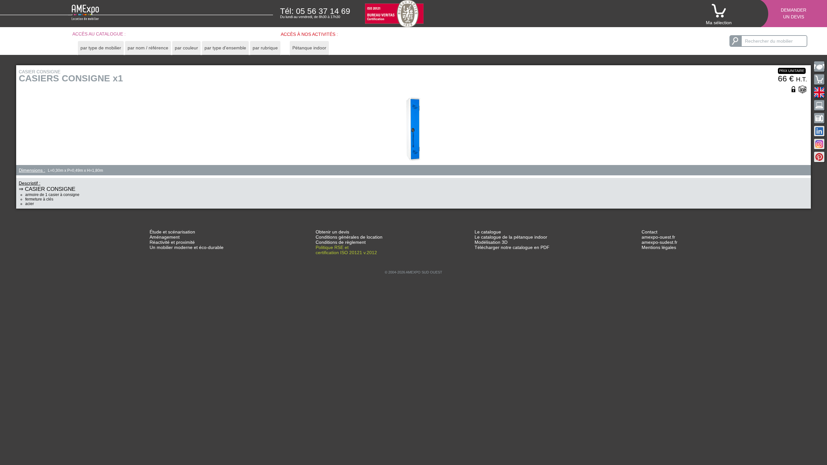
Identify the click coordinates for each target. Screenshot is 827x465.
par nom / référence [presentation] (148, 47)
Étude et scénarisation (172, 231)
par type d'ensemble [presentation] (225, 47)
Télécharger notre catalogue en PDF (512, 247)
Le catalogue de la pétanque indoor (511, 237)
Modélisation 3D (491, 242)
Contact (649, 231)
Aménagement (165, 237)
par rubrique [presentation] (265, 47)
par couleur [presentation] (186, 47)
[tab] (101, 48)
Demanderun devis (793, 13)
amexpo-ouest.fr (658, 237)
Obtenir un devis (332, 231)
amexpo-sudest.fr (659, 242)
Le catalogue (488, 231)
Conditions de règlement (341, 242)
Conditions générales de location (349, 237)
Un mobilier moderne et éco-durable (187, 247)
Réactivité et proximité (172, 242)
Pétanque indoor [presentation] (309, 47)
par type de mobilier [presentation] (100, 47)
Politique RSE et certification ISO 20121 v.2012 (346, 250)
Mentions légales (659, 247)
